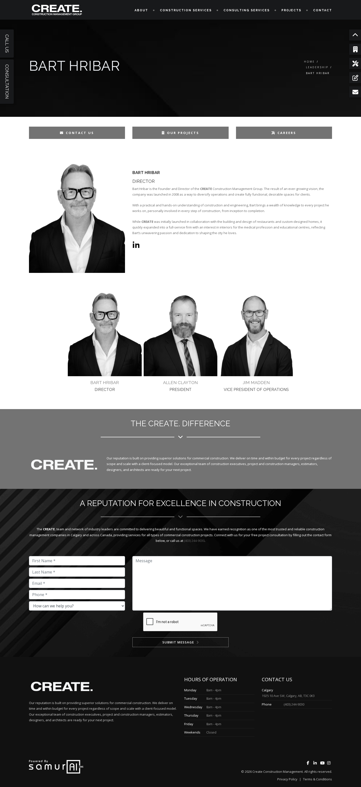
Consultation (7, 81)
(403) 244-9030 (194, 540)
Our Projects (183, 133)
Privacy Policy (287, 779)
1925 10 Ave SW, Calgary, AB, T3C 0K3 (288, 696)
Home (309, 61)
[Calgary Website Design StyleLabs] (56, 766)
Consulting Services (246, 10)
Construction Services (186, 10)
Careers (287, 133)
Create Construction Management (277, 771)
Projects (291, 10)
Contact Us (80, 133)
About (141, 10)
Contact (322, 10)
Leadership (317, 67)
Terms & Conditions (317, 779)
